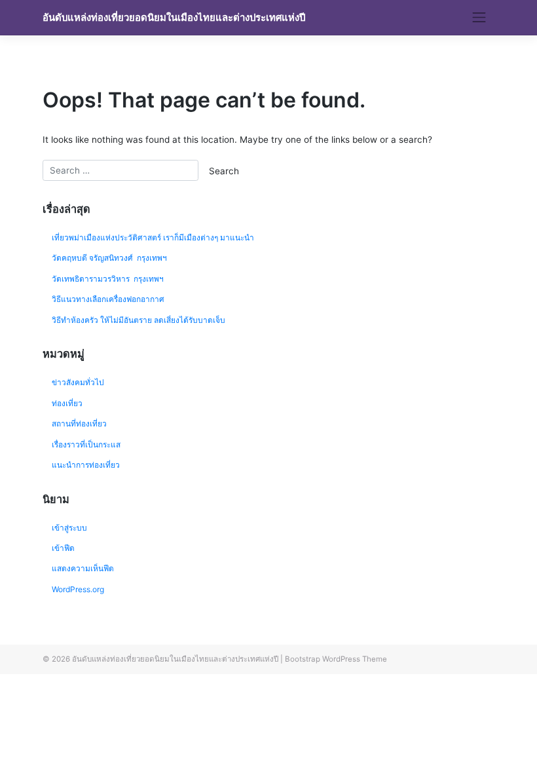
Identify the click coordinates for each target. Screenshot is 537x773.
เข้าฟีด (63, 548)
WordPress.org (78, 589)
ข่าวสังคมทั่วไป (78, 382)
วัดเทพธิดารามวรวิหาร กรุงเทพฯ (109, 279)
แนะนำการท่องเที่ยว (86, 465)
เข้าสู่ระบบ (69, 528)
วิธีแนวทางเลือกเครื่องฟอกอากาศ (108, 299)
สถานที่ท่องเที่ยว (79, 423)
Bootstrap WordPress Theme (336, 659)
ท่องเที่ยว (67, 403)
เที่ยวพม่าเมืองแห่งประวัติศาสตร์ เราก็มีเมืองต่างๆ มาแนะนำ (153, 237)
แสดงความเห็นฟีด (83, 568)
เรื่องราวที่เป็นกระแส (86, 444)
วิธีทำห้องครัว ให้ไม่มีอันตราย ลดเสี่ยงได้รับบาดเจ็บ (138, 320)
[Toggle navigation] (479, 17)
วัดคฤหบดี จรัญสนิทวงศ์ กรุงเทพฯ (109, 258)
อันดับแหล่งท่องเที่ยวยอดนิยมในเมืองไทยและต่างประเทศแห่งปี (174, 18)
